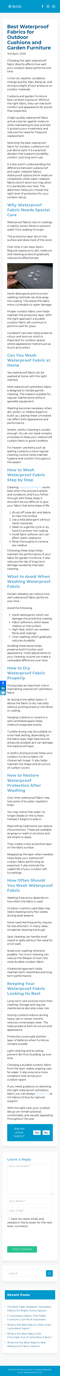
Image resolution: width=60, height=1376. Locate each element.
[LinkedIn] (3, 688)
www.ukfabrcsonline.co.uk (30, 1372)
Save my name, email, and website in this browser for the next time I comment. (29, 1222)
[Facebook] (3, 683)
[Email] (3, 692)
